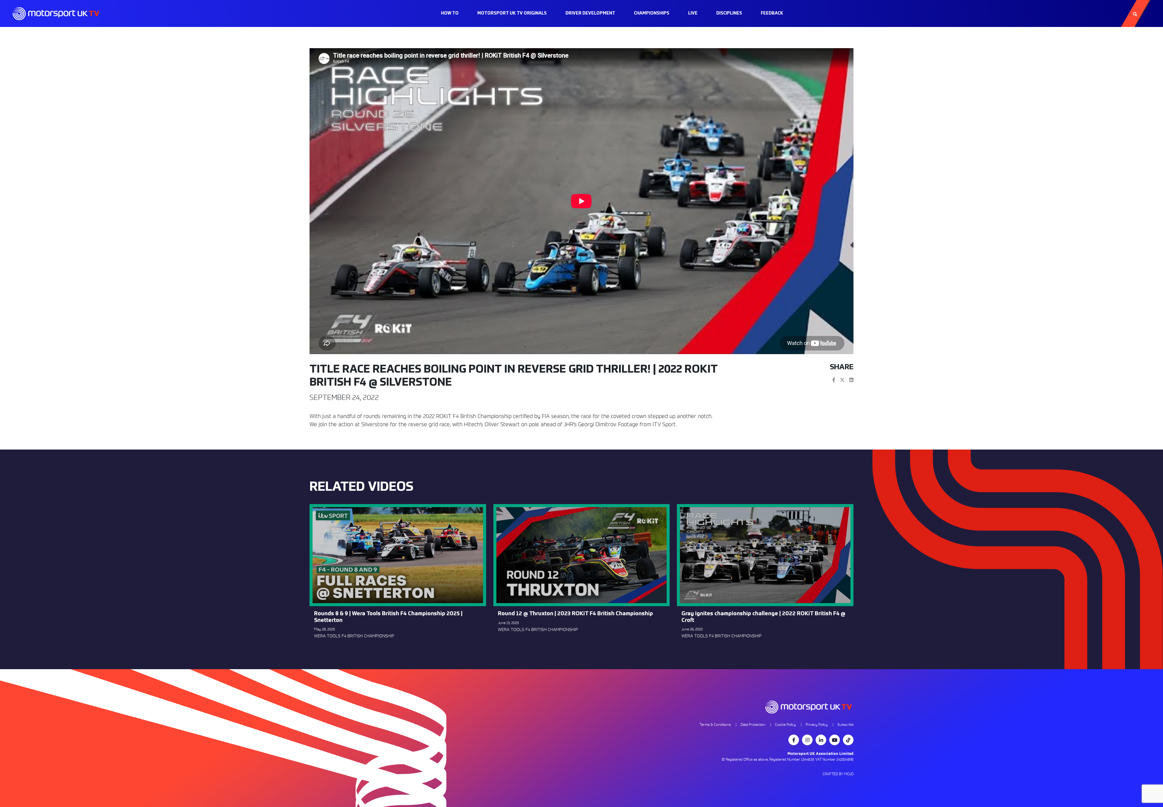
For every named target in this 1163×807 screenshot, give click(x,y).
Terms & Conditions (715, 724)
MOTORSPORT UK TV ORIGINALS (512, 13)
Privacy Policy (817, 724)
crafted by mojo (838, 773)
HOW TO (450, 13)
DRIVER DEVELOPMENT (590, 13)
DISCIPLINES (729, 13)
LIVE (692, 13)
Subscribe (845, 724)
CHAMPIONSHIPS (651, 13)
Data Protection (753, 724)
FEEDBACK (772, 13)
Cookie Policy (785, 724)
